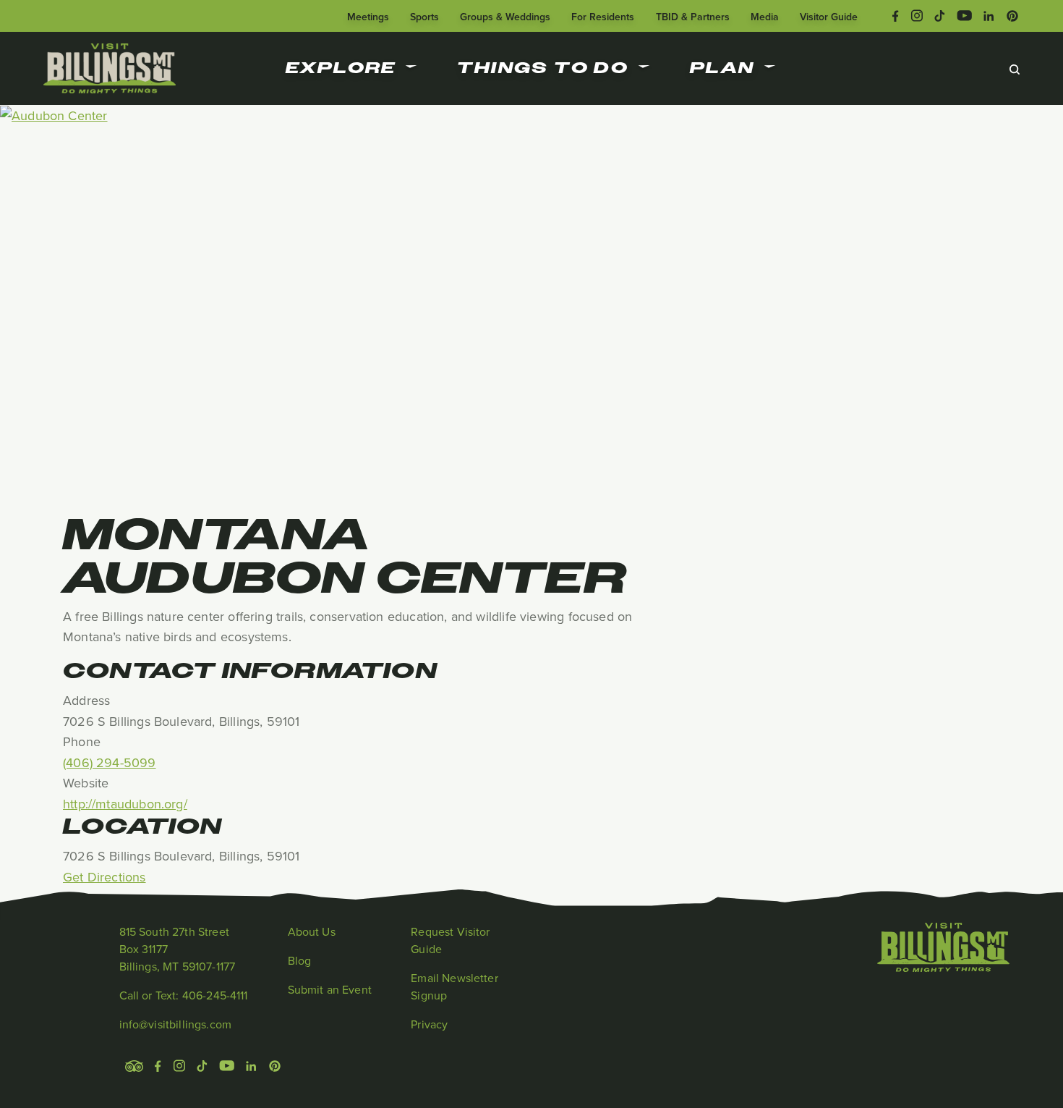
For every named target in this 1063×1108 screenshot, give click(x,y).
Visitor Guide (829, 16)
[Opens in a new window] (895, 14)
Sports (424, 16)
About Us (312, 931)
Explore (341, 68)
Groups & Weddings (505, 16)
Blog (300, 960)
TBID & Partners (693, 16)
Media (765, 16)
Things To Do (542, 68)
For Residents (602, 16)
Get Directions (104, 877)
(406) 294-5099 (109, 762)
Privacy (429, 1024)
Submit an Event (330, 989)
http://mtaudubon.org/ (125, 804)
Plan (722, 68)
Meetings (368, 16)
